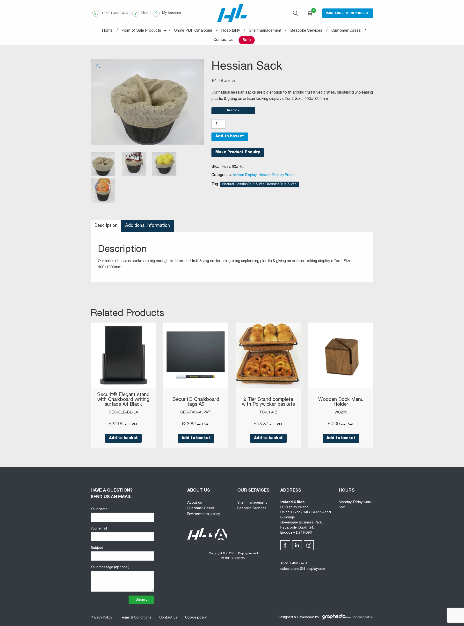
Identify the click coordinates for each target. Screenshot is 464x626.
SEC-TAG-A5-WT (195, 413)
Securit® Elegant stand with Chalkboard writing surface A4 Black (123, 400)
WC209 (340, 413)
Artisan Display (245, 175)
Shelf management (252, 503)
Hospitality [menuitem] (230, 31)
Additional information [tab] (147, 226)
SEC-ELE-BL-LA (123, 413)
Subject (97, 548)
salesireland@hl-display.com (302, 569)
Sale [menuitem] (246, 40)
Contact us (168, 617)
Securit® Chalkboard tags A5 (196, 402)
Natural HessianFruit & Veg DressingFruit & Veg (259, 184)
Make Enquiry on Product (348, 13)
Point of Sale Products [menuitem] (141, 31)
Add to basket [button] (123, 438)
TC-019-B (268, 413)
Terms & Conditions (136, 617)
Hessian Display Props (277, 175)
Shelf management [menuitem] (265, 31)
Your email (99, 528)
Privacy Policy (101, 617)
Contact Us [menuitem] (223, 40)
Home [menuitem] (107, 31)
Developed (305, 617)
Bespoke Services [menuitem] (306, 31)
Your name (99, 509)
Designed (285, 617)
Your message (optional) (110, 567)
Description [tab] (105, 226)
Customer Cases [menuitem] (346, 31)
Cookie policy (196, 617)
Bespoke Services (251, 508)
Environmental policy (203, 514)
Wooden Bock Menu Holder (340, 402)
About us (194, 503)
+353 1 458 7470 (293, 563)
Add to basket (229, 137)
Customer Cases (200, 508)
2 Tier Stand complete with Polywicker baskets (268, 402)
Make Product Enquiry (237, 153)
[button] (98, 67)
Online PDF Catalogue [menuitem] (193, 31)
